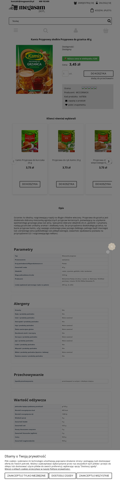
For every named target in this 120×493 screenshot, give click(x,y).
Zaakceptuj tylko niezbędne (26, 475)
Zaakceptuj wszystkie (94, 475)
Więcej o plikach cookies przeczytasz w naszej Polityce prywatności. (37, 469)
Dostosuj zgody (62, 475)
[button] (112, 246)
